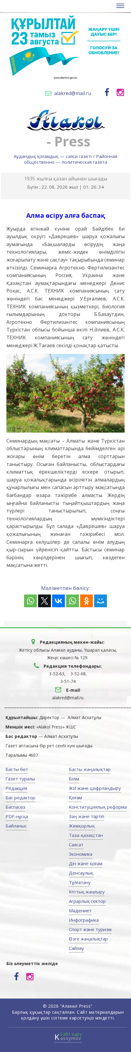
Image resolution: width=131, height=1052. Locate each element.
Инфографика (84, 920)
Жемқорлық (82, 826)
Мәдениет (80, 910)
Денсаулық (81, 873)
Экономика (80, 854)
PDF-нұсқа (16, 816)
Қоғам (75, 797)
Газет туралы (20, 779)
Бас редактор (20, 797)
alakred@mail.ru (72, 93)
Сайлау (76, 948)
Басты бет (16, 769)
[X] (44, 601)
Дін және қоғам (85, 863)
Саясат (76, 844)
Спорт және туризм (90, 929)
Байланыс (16, 826)
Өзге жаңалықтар (88, 939)
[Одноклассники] (86, 601)
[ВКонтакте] (58, 601)
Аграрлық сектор (87, 901)
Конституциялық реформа (98, 807)
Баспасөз (15, 807)
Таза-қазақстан (86, 835)
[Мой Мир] (100, 601)
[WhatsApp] (30, 601)
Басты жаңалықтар (90, 769)
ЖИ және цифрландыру (95, 788)
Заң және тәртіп (86, 816)
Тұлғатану (80, 882)
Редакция (16, 788)
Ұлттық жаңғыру (87, 892)
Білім (74, 779)
